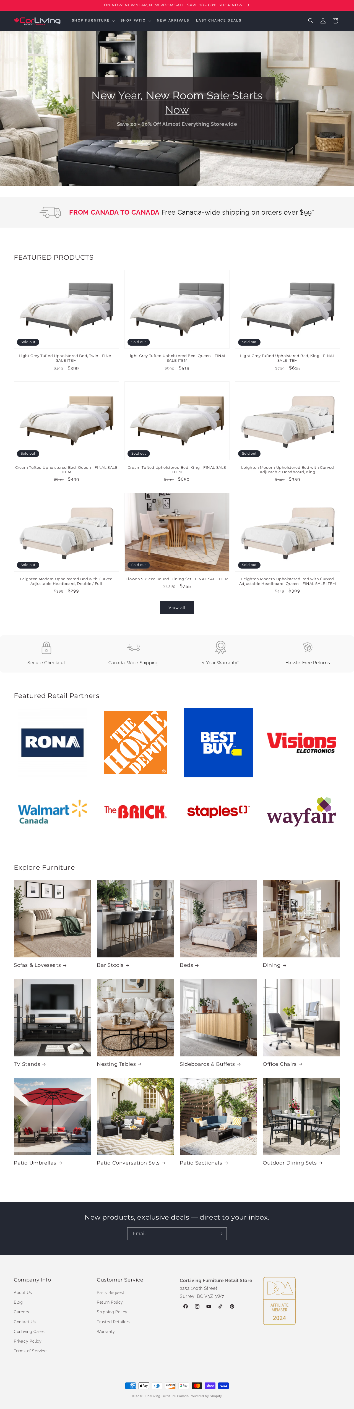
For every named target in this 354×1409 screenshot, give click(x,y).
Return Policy (110, 1302)
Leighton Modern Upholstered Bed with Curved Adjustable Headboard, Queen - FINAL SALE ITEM (287, 580)
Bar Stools (110, 965)
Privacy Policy (27, 1341)
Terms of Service (30, 1351)
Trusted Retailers (113, 1322)
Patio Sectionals (201, 1163)
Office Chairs (280, 1064)
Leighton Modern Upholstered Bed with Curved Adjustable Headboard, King (287, 469)
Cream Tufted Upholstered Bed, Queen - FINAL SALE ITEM (66, 469)
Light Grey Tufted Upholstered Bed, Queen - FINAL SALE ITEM (177, 358)
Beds (186, 965)
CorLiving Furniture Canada (167, 1396)
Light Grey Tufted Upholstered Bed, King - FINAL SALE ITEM (287, 358)
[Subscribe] (220, 1233)
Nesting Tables (116, 1064)
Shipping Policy (112, 1312)
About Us (23, 1292)
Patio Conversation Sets (128, 1163)
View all (177, 607)
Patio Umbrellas (35, 1163)
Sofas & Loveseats (37, 965)
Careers (21, 1312)
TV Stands (27, 1064)
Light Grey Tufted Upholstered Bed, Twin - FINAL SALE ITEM (66, 358)
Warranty (106, 1331)
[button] (93, 20)
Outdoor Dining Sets (290, 1163)
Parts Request (110, 1292)
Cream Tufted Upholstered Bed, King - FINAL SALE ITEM (177, 469)
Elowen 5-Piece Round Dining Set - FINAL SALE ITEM (177, 578)
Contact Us (25, 1322)
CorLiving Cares (29, 1331)
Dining (272, 965)
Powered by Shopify (206, 1396)
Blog (18, 1302)
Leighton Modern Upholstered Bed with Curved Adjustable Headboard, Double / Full (66, 580)
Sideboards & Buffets (207, 1064)
